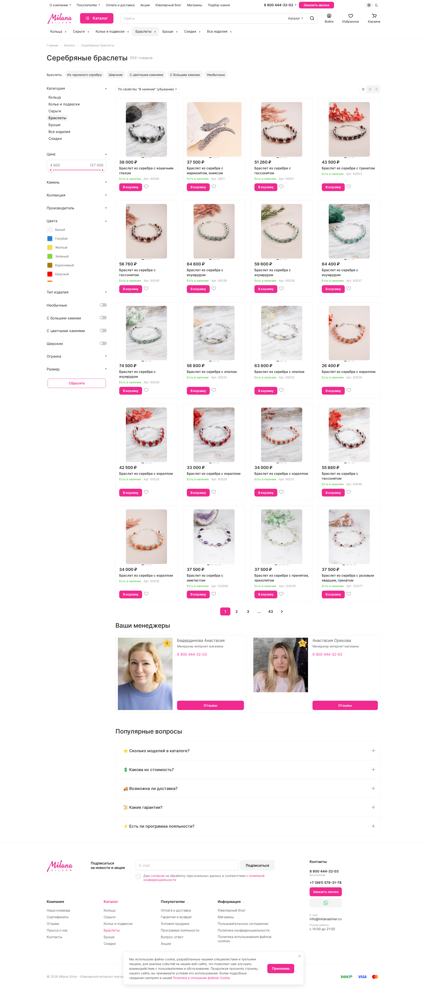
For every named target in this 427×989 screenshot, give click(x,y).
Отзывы (53, 924)
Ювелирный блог (232, 910)
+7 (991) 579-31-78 (326, 882)
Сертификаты (57, 917)
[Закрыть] (300, 956)
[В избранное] (146, 186)
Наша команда (58, 910)
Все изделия (59, 131)
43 (270, 611)
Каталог (111, 901)
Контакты (54, 937)
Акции (166, 944)
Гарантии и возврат (176, 917)
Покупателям (173, 901)
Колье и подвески (64, 104)
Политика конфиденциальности (244, 930)
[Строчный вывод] (370, 89)
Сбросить (77, 383)
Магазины (226, 917)
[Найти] (312, 18)
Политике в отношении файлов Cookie (201, 978)
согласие (158, 876)
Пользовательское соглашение (243, 924)
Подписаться (257, 865)
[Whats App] (326, 902)
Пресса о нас (57, 930)
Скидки (55, 138)
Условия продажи (175, 924)
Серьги (54, 111)
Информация (229, 901)
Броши (54, 125)
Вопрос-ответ (172, 937)
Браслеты (57, 118)
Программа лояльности (180, 930)
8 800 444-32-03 (278, 5)
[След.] (282, 611)
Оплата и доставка (176, 910)
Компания (55, 901)
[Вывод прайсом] (376, 89)
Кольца (54, 97)
